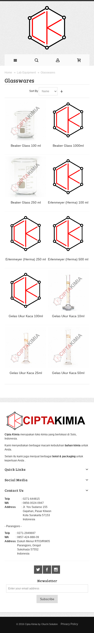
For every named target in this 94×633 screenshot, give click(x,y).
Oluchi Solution (49, 624)
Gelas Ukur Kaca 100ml (26, 316)
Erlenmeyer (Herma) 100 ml (68, 202)
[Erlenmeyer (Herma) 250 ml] (25, 233)
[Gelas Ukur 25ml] (25, 347)
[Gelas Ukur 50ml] (68, 347)
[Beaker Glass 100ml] (25, 119)
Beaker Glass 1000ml (68, 145)
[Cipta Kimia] (46, 27)
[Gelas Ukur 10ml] (68, 290)
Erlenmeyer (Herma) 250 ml (25, 259)
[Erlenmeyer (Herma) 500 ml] (68, 233)
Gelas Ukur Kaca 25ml (26, 373)
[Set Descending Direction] (61, 91)
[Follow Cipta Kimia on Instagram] (56, 569)
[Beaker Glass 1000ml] (68, 119)
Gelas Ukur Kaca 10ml (68, 316)
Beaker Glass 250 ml (26, 202)
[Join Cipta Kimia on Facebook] (47, 569)
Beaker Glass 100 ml (26, 145)
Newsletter (47, 581)
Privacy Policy (69, 624)
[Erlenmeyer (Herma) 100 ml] (68, 176)
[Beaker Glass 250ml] (25, 176)
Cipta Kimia (31, 624)
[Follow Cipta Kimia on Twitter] (38, 569)
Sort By (33, 91)
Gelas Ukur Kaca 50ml (68, 373)
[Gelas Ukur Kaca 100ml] (25, 290)
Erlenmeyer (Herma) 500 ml (68, 259)
